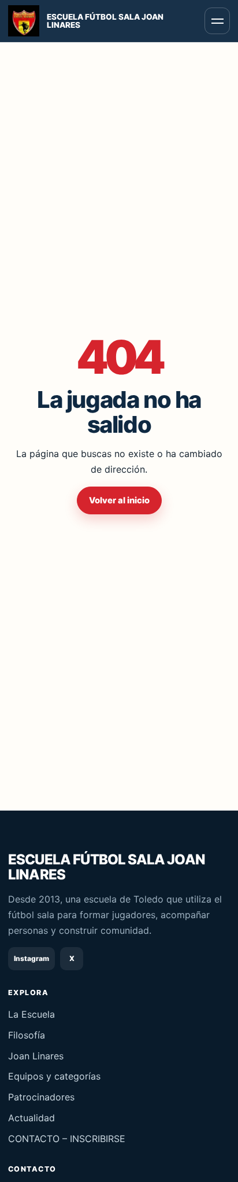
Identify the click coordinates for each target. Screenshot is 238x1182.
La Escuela (31, 1014)
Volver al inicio (119, 500)
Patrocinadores (41, 1097)
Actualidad (31, 1118)
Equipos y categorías (54, 1076)
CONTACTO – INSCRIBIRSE (66, 1138)
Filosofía (26, 1035)
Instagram (31, 958)
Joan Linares (36, 1056)
